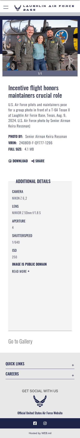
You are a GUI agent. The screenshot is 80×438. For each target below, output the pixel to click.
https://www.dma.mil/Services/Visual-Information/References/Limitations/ (34, 318)
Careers (12, 374)
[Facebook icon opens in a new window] (35, 423)
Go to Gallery (20, 341)
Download (20, 160)
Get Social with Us (40, 391)
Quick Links (15, 363)
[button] (6, 8)
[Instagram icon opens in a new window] (45, 423)
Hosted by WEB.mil (40, 433)
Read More (20, 271)
